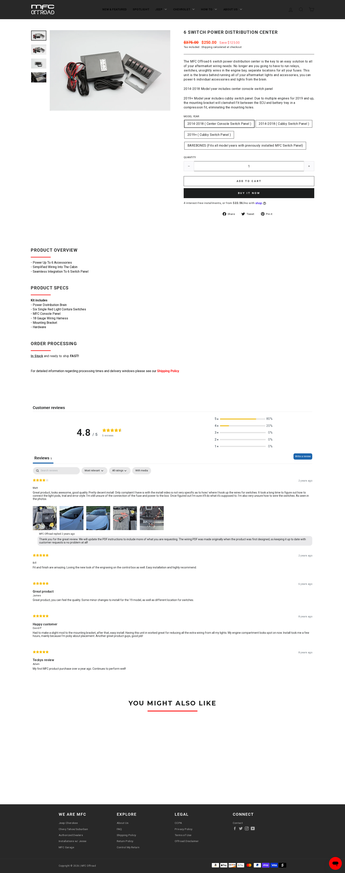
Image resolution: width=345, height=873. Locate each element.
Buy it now (249, 193)
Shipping (206, 47)
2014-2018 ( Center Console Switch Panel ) (219, 124)
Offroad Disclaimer (187, 841)
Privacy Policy (183, 829)
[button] (244, 419)
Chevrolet (181, 9)
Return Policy (125, 841)
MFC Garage (66, 847)
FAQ (119, 829)
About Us (230, 9)
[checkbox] (141, 470)
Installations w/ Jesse (72, 841)
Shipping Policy (168, 371)
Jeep (158, 9)
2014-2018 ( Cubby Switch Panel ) (284, 124)
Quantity (190, 157)
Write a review (303, 456)
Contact (238, 822)
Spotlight (141, 9)
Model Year (191, 116)
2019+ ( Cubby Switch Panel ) (209, 135)
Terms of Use (183, 835)
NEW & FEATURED (114, 9)
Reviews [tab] (43, 458)
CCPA (178, 822)
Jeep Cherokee (68, 822)
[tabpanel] (172, 572)
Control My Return (128, 847)
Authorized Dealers (71, 835)
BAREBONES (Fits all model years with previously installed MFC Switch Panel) (245, 145)
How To (207, 9)
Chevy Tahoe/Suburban (73, 829)
